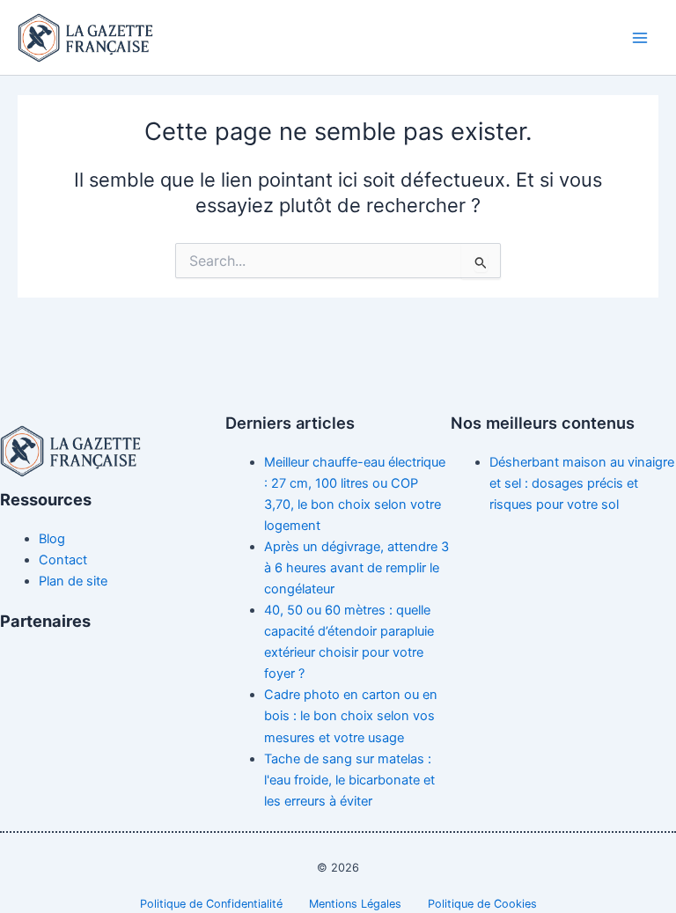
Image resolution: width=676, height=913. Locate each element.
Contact (63, 560)
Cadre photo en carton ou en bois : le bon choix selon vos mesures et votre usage (350, 716)
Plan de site (73, 581)
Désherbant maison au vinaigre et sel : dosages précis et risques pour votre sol (581, 483)
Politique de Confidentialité (211, 903)
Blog (52, 539)
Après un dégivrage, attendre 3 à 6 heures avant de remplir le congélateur (356, 568)
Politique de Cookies (482, 903)
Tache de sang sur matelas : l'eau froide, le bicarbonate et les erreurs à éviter (349, 780)
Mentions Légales (355, 903)
